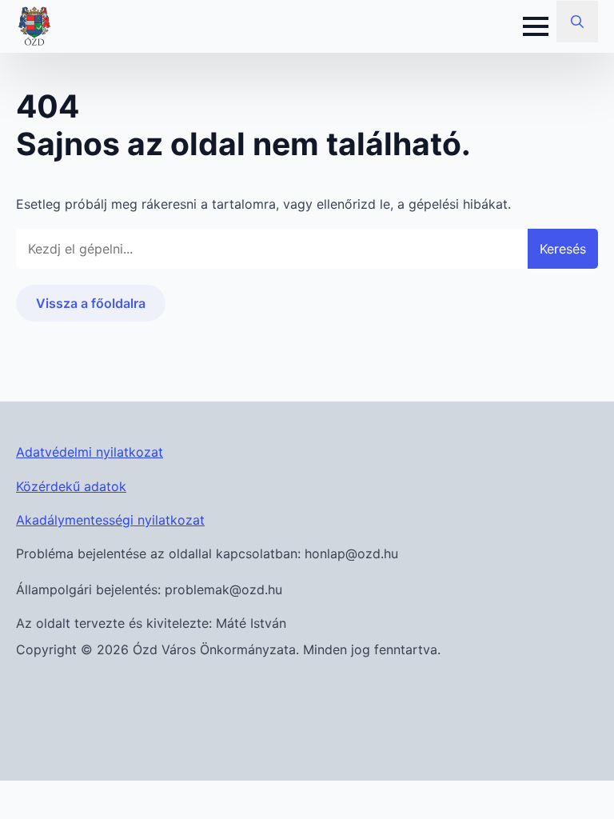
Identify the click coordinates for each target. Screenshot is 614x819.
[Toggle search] (577, 21)
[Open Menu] (535, 26)
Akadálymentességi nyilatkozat (110, 520)
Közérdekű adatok (71, 486)
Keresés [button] (563, 249)
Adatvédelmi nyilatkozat (89, 452)
